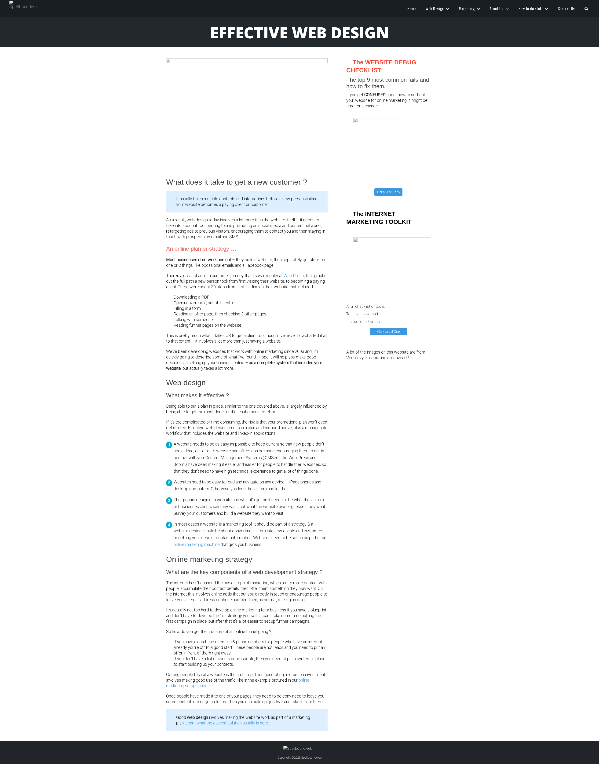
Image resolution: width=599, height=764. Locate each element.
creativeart (397, 357)
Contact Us (566, 8)
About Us (496, 8)
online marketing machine (197, 544)
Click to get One (388, 331)
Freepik (372, 357)
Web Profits (294, 275)
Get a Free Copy (388, 192)
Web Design (435, 8)
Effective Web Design (299, 32)
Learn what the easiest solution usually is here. (227, 722)
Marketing (467, 8)
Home (411, 8)
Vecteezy (355, 357)
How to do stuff (531, 8)
